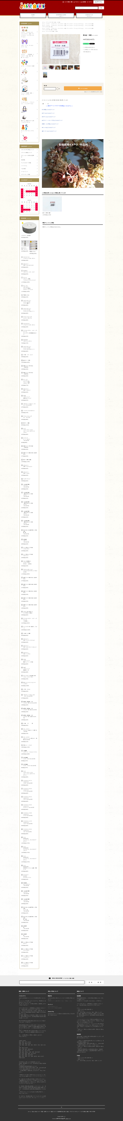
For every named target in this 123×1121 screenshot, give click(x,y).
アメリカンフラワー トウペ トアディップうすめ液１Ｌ (30, 620)
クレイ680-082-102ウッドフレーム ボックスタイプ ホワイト (30, 839)
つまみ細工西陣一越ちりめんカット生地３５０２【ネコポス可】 (28, 503)
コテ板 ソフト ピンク (28, 354)
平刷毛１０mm (26, 295)
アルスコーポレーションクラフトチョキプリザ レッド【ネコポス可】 (30, 571)
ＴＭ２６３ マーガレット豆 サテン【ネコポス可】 (28, 695)
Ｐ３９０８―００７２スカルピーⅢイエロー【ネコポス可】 (28, 782)
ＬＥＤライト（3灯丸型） (26, 235)
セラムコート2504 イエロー (26, 473)
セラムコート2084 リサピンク (26, 389)
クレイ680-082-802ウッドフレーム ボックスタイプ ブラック (30, 848)
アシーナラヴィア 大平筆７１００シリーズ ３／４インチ (29, 279)
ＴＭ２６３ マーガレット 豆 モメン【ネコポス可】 (29, 404)
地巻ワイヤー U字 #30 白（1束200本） (28, 373)
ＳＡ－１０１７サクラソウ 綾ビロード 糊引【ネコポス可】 (30, 730)
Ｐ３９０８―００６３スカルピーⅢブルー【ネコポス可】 (27, 830)
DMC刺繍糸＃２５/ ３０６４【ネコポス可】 (29, 765)
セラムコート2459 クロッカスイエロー (28, 264)
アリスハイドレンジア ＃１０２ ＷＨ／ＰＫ (27, 317)
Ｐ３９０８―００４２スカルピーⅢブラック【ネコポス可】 (28, 798)
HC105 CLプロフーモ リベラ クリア (28, 271)
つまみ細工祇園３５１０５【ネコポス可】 (26, 900)
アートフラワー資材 (89, 23)
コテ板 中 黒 (28, 723)
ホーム (43, 22)
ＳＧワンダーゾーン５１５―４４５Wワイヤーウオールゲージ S (28, 348)
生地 (57, 31)
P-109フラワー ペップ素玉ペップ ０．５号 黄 (28, 661)
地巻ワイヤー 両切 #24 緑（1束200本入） (30, 585)
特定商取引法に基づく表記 (96, 91)
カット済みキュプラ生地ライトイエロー (28, 950)
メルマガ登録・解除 (84, 1111)
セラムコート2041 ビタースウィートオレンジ (29, 646)
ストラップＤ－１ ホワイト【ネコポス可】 (26, 439)
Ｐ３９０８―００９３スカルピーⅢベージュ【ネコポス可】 (28, 790)
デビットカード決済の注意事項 (55, 1008)
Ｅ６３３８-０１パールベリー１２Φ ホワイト (29, 324)
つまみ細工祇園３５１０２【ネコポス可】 (26, 485)
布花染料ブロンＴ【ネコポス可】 (26, 541)
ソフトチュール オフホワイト (29, 410)
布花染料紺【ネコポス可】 (26, 935)
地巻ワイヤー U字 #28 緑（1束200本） (28, 447)
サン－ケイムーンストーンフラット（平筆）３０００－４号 (26, 381)
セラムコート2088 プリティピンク (27, 466)
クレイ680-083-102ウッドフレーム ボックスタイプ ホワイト (30, 858)
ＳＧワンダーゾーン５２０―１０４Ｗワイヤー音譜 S (27, 302)
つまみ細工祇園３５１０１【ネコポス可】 (26, 892)
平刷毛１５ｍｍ (32, 251)
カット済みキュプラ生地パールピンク (28, 963)
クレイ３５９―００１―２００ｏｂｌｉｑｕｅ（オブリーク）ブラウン (29, 430)
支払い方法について (36, 1111)
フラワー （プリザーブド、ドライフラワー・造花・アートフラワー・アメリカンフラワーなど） (65, 23)
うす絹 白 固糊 (26, 633)
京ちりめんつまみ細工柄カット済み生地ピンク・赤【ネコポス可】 (30, 909)
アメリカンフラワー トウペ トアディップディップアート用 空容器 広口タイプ (30, 332)
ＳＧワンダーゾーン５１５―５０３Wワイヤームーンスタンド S (28, 310)
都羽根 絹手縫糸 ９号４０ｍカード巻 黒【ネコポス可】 (30, 709)
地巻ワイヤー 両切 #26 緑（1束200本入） (30, 599)
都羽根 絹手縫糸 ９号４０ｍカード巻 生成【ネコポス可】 (29, 716)
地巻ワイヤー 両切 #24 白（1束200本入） (30, 578)
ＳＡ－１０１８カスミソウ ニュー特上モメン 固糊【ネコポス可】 (30, 738)
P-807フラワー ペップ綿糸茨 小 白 (26, 669)
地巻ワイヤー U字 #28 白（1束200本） (28, 366)
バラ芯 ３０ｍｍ (26, 689)
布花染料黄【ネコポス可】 (26, 927)
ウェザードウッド (26, 478)
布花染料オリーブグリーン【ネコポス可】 (26, 884)
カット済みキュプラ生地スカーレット (28, 555)
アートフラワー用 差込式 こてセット (30, 627)
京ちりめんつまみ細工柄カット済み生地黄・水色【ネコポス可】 (30, 918)
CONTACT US (89, 15)
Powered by (54, 1118)
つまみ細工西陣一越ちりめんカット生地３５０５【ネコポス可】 (28, 522)
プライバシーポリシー (74, 1111)
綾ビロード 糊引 (26, 360)
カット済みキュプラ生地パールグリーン (28, 956)
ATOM (93, 1111)
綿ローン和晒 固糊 (46, 212)
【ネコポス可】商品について (39, 1076)
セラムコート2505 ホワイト (24, 248)
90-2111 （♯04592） (27, 563)
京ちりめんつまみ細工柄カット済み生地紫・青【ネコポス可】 (30, 532)
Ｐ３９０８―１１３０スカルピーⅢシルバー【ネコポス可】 (28, 822)
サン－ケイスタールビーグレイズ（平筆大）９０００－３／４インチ (28, 287)
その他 (59, 22)
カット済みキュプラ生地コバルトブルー (28, 548)
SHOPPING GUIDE (61, 15)
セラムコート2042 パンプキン (26, 653)
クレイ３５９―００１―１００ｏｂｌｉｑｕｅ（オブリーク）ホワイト (29, 773)
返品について (87, 91)
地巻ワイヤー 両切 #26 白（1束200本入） (30, 592)
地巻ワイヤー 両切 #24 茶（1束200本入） (30, 453)
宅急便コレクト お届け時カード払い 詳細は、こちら (60, 1000)
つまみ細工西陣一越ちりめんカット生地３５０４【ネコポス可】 (28, 513)
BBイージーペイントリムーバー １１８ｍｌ (30, 683)
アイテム (99, 1)
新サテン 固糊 (26, 423)
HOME (33, 15)
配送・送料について (45, 1111)
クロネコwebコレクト (53, 1006)
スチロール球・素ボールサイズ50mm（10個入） (28, 612)
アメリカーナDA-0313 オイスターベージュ (27, 876)
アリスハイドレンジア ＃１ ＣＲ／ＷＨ (27, 417)
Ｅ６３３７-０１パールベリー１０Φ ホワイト (29, 258)
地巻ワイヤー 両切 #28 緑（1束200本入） (30, 605)
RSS (91, 1111)
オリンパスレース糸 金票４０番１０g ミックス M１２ (29, 676)
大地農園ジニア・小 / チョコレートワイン (30, 751)
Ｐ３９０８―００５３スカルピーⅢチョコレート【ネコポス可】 (28, 806)
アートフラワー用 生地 (51, 22)
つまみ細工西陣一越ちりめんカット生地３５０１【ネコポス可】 (28, 494)
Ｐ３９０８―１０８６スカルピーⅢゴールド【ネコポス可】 (28, 814)
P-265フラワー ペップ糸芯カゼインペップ (27, 397)
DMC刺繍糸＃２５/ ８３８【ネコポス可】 (29, 758)
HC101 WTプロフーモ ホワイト (27, 340)
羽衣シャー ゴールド (27, 745)
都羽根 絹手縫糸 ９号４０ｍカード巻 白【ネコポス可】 (30, 702)
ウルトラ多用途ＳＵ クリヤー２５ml (27, 562)
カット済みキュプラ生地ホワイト (28, 943)
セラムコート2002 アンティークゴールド (29, 639)
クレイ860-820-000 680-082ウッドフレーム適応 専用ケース (30, 867)
